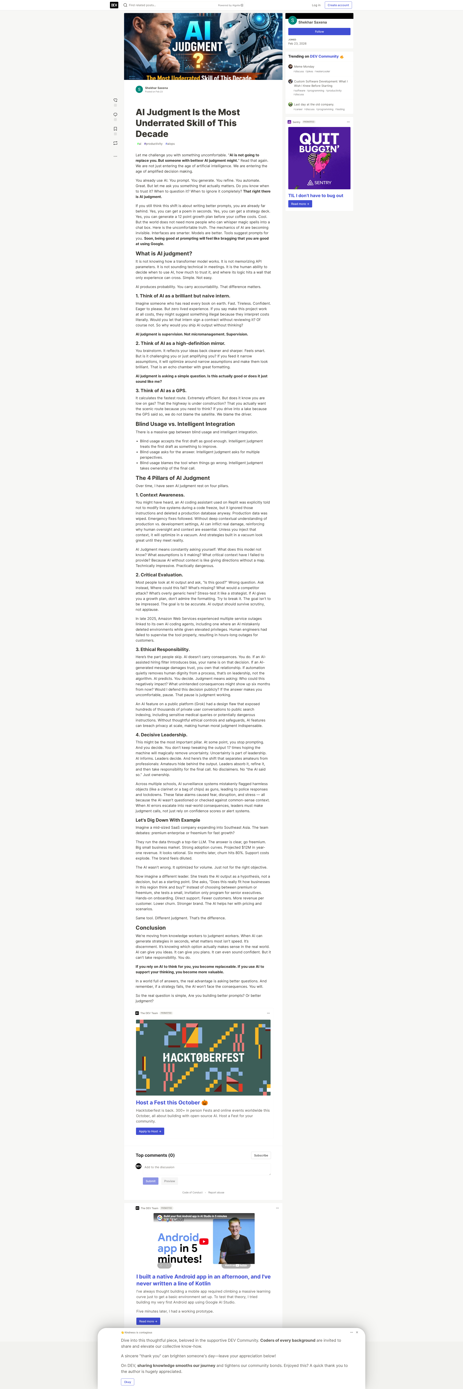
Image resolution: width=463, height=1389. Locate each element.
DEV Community (324, 56)
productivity (153, 143)
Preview (169, 1181)
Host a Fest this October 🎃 (172, 1102)
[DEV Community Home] (114, 5)
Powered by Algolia (229, 5)
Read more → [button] (148, 1321)
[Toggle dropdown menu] (268, 1013)
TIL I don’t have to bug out (315, 195)
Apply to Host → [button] (150, 1131)
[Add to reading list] (115, 130)
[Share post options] (115, 156)
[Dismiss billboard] (357, 1332)
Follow (319, 31)
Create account (338, 5)
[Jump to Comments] (115, 116)
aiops (170, 143)
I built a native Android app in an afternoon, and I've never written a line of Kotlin (203, 1280)
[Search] (125, 5)
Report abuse (216, 1192)
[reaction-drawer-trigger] (115, 102)
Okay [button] (127, 1382)
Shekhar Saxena (156, 88)
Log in (316, 5)
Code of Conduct (192, 1192)
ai (139, 143)
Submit (151, 1181)
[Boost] (115, 143)
